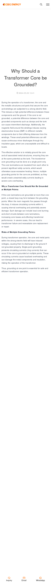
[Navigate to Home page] (12, 4)
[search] (41, 4)
